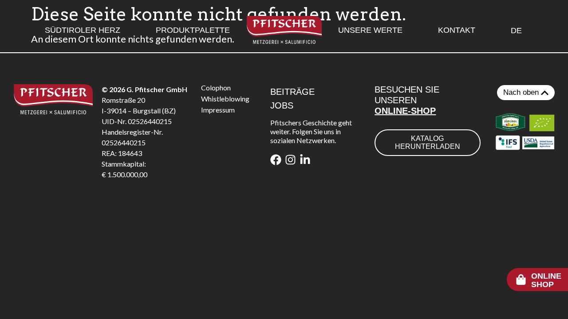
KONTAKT (456, 30)
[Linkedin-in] (305, 159)
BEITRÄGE (292, 92)
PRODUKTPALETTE (193, 30)
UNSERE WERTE (370, 30)
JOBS (281, 105)
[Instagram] (290, 159)
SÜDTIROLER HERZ (82, 30)
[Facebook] (275, 159)
